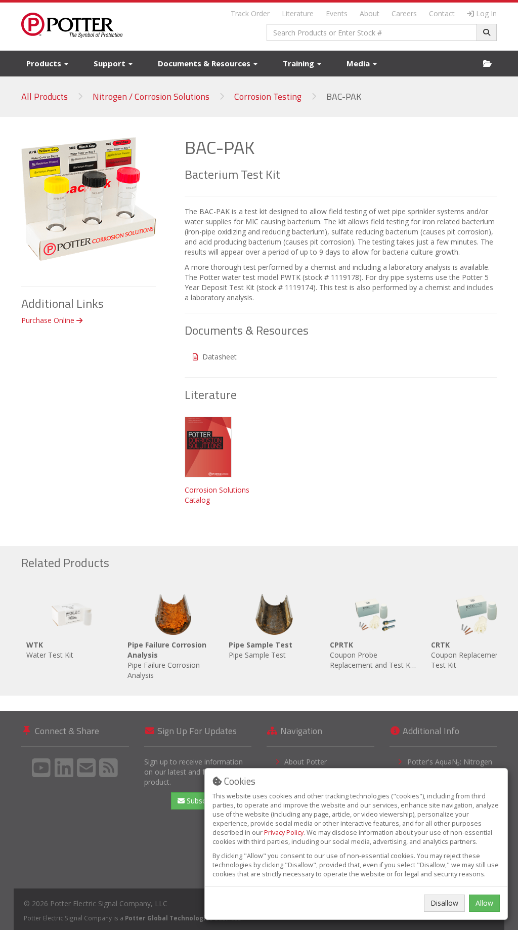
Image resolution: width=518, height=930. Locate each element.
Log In (486, 13)
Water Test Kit (49, 650)
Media (359, 63)
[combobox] (372, 32)
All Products (44, 96)
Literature (298, 13)
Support (110, 63)
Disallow (444, 903)
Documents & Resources (205, 63)
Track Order (250, 13)
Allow (484, 903)
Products (44, 63)
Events (337, 13)
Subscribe (201, 800)
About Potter (305, 761)
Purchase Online (48, 320)
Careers (404, 13)
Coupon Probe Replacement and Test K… (373, 655)
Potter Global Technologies (169, 918)
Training (299, 63)
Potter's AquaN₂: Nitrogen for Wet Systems (449, 767)
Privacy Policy (284, 832)
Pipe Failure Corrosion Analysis (166, 660)
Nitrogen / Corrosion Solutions (151, 96)
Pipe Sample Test (260, 650)
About (369, 13)
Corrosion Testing (267, 96)
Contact (442, 13)
